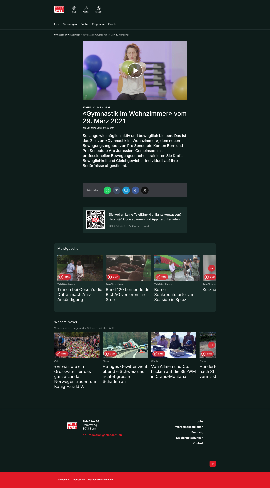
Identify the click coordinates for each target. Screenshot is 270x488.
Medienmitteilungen (189, 437)
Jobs (200, 421)
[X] (145, 190)
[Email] (126, 190)
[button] (116, 190)
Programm (98, 24)
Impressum (79, 479)
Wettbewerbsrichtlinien (100, 479)
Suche (84, 24)
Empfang (197, 432)
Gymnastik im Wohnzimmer (67, 35)
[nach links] (58, 268)
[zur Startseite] (59, 9)
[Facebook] (135, 190)
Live (56, 24)
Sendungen (70, 24)
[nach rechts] (211, 268)
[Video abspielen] (135, 70)
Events (112, 24)
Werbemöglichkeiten (189, 426)
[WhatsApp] (107, 190)
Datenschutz (63, 479)
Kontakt (198, 443)
